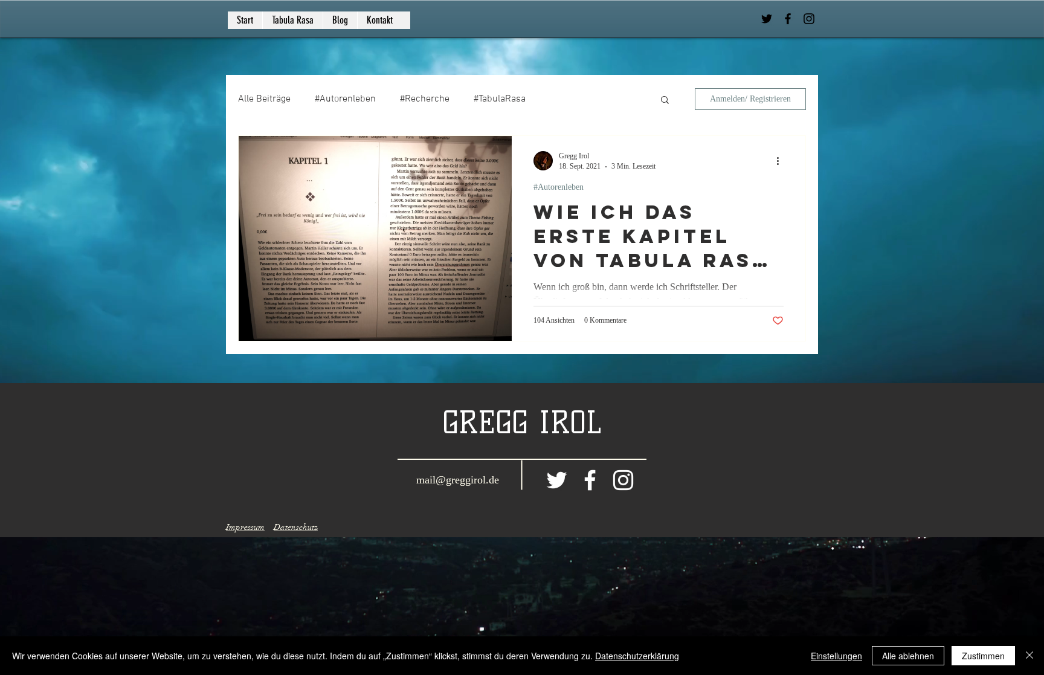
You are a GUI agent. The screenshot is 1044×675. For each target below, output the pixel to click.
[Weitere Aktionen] (782, 160)
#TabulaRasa (500, 99)
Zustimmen (983, 656)
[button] (665, 100)
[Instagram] (809, 18)
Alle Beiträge (264, 99)
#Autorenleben (345, 99)
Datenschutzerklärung (637, 656)
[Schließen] (1029, 655)
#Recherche (425, 99)
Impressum (245, 527)
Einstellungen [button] (836, 656)
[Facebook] (788, 18)
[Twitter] (766, 18)
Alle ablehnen (908, 656)
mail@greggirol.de (457, 480)
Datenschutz (296, 527)
